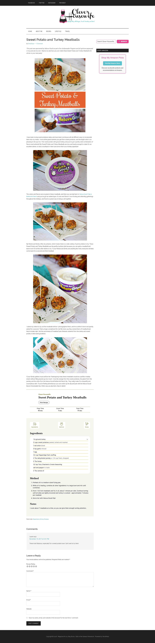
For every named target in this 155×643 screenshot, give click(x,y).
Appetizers (36, 519)
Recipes (46, 519)
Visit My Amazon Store (112, 63)
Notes (87, 427)
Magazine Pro (62, 636)
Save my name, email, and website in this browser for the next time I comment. (53, 618)
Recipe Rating (30, 564)
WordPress (106, 636)
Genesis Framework (88, 636)
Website (28, 609)
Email (28, 600)
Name (28, 591)
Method (61, 427)
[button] (87, 439)
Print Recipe (44, 402)
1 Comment (39, 43)
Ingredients (34, 427)
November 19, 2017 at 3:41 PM (39, 539)
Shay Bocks (71, 636)
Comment (30, 571)
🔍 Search (123, 41)
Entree (42, 519)
